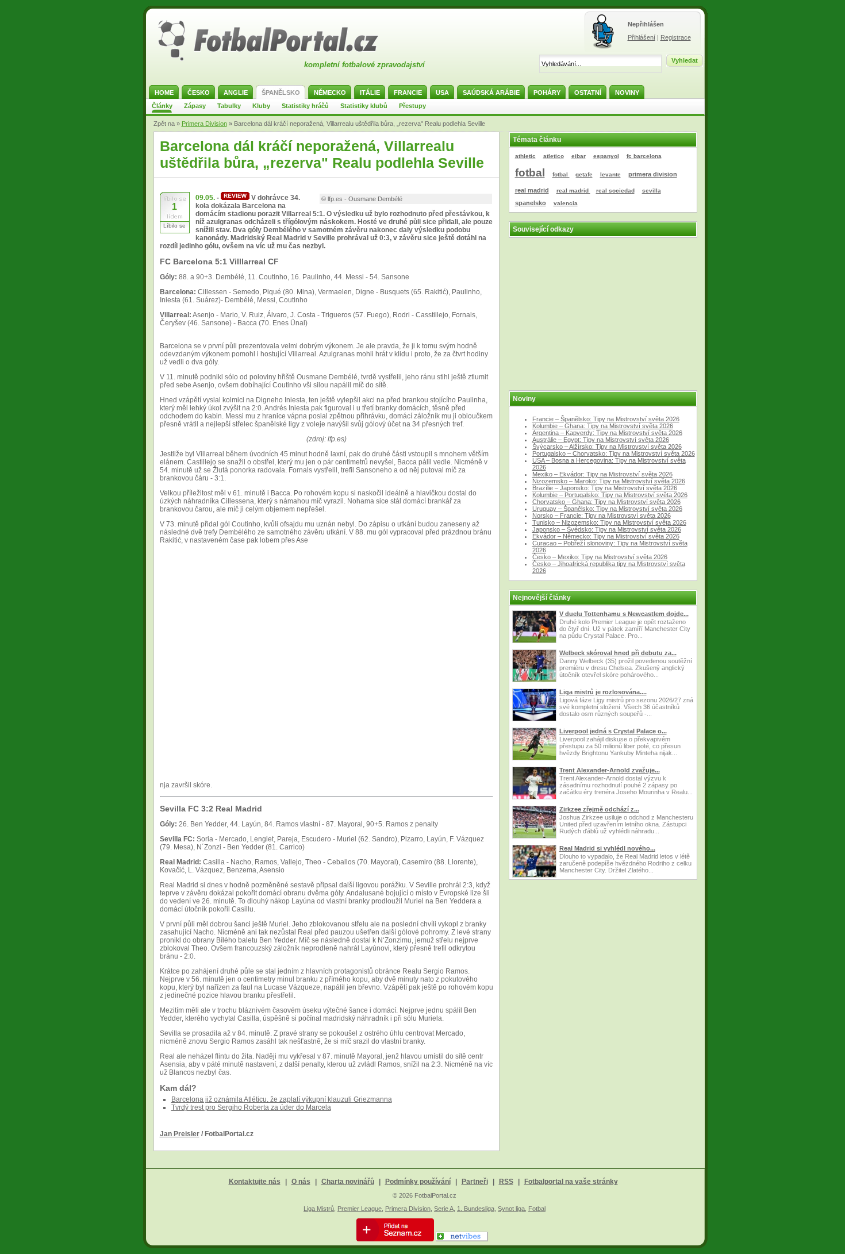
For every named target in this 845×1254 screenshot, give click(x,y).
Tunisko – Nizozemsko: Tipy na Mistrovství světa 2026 (609, 522)
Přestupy (412, 105)
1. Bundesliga (475, 1208)
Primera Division (204, 123)
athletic (525, 156)
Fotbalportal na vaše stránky (571, 1182)
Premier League (359, 1208)
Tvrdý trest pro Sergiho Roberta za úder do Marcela (251, 1107)
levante (610, 174)
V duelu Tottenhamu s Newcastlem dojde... (624, 613)
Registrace (675, 37)
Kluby (261, 105)
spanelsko (530, 202)
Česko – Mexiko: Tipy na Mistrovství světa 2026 (599, 556)
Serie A (444, 1208)
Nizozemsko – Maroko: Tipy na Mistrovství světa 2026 (608, 481)
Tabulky (229, 105)
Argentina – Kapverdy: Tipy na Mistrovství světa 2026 (607, 432)
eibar (578, 156)
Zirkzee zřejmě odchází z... (599, 809)
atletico (553, 156)
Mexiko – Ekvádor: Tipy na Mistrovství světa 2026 (602, 474)
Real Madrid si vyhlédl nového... (607, 848)
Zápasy (195, 105)
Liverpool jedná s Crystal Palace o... (613, 731)
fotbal (530, 173)
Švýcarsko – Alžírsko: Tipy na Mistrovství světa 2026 (607, 446)
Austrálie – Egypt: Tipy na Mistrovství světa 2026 (600, 439)
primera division (652, 174)
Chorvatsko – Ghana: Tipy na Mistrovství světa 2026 (606, 501)
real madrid (532, 190)
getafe (584, 174)
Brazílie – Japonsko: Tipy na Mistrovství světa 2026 (604, 487)
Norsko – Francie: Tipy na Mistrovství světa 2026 (601, 515)
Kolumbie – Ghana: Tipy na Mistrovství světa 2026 (602, 425)
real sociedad (615, 190)
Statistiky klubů (363, 105)
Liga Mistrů (319, 1208)
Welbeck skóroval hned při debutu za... (618, 652)
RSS (506, 1182)
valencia (566, 203)
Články (162, 105)
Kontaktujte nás (255, 1182)
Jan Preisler (179, 1134)
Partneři (475, 1182)
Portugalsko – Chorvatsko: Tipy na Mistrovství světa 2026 (613, 453)
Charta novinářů (347, 1182)
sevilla (651, 190)
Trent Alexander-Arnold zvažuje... (609, 770)
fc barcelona (644, 156)
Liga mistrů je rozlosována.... (603, 691)
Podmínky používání (418, 1182)
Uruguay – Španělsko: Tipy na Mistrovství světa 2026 (607, 508)
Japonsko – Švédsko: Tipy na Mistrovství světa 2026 (606, 529)
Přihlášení (641, 37)
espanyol (606, 156)
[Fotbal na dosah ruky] (278, 59)
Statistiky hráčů (305, 105)
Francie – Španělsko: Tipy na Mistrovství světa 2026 (605, 419)
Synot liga (511, 1208)
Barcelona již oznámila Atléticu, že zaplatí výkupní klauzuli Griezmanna (281, 1099)
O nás (300, 1182)
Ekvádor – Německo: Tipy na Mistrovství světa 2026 (605, 536)
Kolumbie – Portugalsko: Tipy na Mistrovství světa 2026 (609, 494)
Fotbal (537, 1208)
